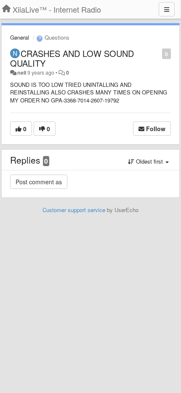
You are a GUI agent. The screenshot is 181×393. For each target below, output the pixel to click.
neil (21, 72)
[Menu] (167, 9)
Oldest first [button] (149, 161)
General (19, 37)
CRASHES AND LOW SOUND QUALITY (72, 58)
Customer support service (74, 210)
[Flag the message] (157, 53)
